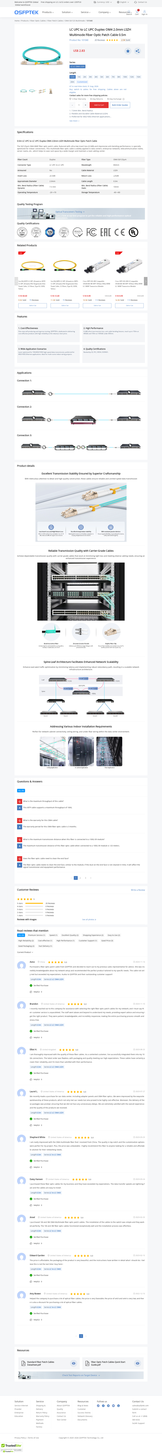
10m (125, 77)
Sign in (144, 14)
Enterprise (19, 1412)
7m (113, 77)
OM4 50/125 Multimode (75, 20)
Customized (82, 82)
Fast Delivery (45, 946)
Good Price (107, 940)
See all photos (88, 919)
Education (19, 1416)
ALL (21, 790)
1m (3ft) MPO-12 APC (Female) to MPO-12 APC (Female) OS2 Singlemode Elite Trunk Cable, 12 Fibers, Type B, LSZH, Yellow (64, 285)
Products (47, 12)
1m (79, 77)
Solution (66, 12)
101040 (89, 20)
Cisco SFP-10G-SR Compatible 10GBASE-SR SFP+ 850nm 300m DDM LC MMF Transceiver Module (96, 283)
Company (104, 12)
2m (84, 77)
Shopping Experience (93, 935)
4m (96, 77)
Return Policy (41, 1412)
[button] (145, 281)
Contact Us (142, 2)
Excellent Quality (70, 935)
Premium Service (36, 935)
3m (90, 77)
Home (17, 20)
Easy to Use (114, 935)
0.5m (72, 77)
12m (132, 77)
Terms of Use (33, 1438)
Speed (53, 935)
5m (101, 77)
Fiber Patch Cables (55, 20)
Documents (82, 1419)
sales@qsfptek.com (140, 1405)
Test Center (61, 1419)
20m (72, 82)
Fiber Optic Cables (38, 20)
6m (107, 77)
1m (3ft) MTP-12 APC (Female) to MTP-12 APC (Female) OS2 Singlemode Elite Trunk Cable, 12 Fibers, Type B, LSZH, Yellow (32, 285)
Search (129, 14)
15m (138, 77)
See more (73, 121)
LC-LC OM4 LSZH (77, 66)
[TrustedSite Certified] (11, 1447)
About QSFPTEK (63, 1405)
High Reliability (26, 940)
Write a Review (138, 889)
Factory (39, 1427)
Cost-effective (45, 940)
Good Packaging (26, 946)
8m (119, 77)
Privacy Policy (20, 1438)
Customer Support (88, 940)
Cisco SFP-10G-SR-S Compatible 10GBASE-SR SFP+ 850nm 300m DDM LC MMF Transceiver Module (128, 283)
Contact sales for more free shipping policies (88, 95)
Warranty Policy (42, 1416)
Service (84, 12)
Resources (124, 12)
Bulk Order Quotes (120, 105)
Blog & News (83, 1405)
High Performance (65, 940)
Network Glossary (85, 1416)
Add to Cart (99, 105)
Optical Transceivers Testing (68, 211)
